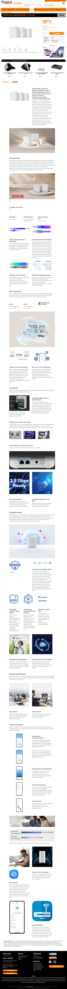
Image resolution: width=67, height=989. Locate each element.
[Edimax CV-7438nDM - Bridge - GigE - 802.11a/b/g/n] (10, 67)
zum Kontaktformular (10, 970)
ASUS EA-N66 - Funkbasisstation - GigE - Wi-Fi (26, 73)
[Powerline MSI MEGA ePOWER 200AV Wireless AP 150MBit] (41, 67)
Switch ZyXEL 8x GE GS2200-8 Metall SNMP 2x (57, 73)
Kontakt (19, 958)
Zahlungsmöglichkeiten (38, 958)
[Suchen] (40, 5)
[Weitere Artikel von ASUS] (61, 15)
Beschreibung (6, 82)
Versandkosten (30, 986)
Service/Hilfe (63, 0)
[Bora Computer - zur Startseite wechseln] (7, 3)
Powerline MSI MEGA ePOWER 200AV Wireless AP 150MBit (41, 73)
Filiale (59, 0)
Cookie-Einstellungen (38, 963)
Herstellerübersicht (29, 945)
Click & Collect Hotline (17, 3)
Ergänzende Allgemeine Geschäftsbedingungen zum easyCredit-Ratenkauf (39, 967)
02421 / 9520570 (8, 958)
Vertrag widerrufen (56, 966)
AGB (34, 970)
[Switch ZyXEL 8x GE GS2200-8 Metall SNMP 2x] (57, 67)
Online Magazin (49, 5)
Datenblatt (15, 82)
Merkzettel (53, 0)
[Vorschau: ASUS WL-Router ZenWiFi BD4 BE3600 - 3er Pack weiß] (4, 49)
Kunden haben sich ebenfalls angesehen (19, 60)
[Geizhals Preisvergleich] (56, 954)
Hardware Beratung (22, 957)
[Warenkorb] (58, 3)
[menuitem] (48, 1)
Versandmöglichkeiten (38, 957)
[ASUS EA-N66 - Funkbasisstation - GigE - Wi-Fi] (26, 67)
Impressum (20, 959)
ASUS (52, 38)
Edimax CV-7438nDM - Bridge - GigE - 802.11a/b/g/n (10, 73)
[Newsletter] (56, 958)
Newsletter (36, 955)
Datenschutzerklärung (38, 964)
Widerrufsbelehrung (37, 969)
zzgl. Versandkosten (50, 23)
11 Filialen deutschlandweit (23, 955)
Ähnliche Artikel (5, 60)
